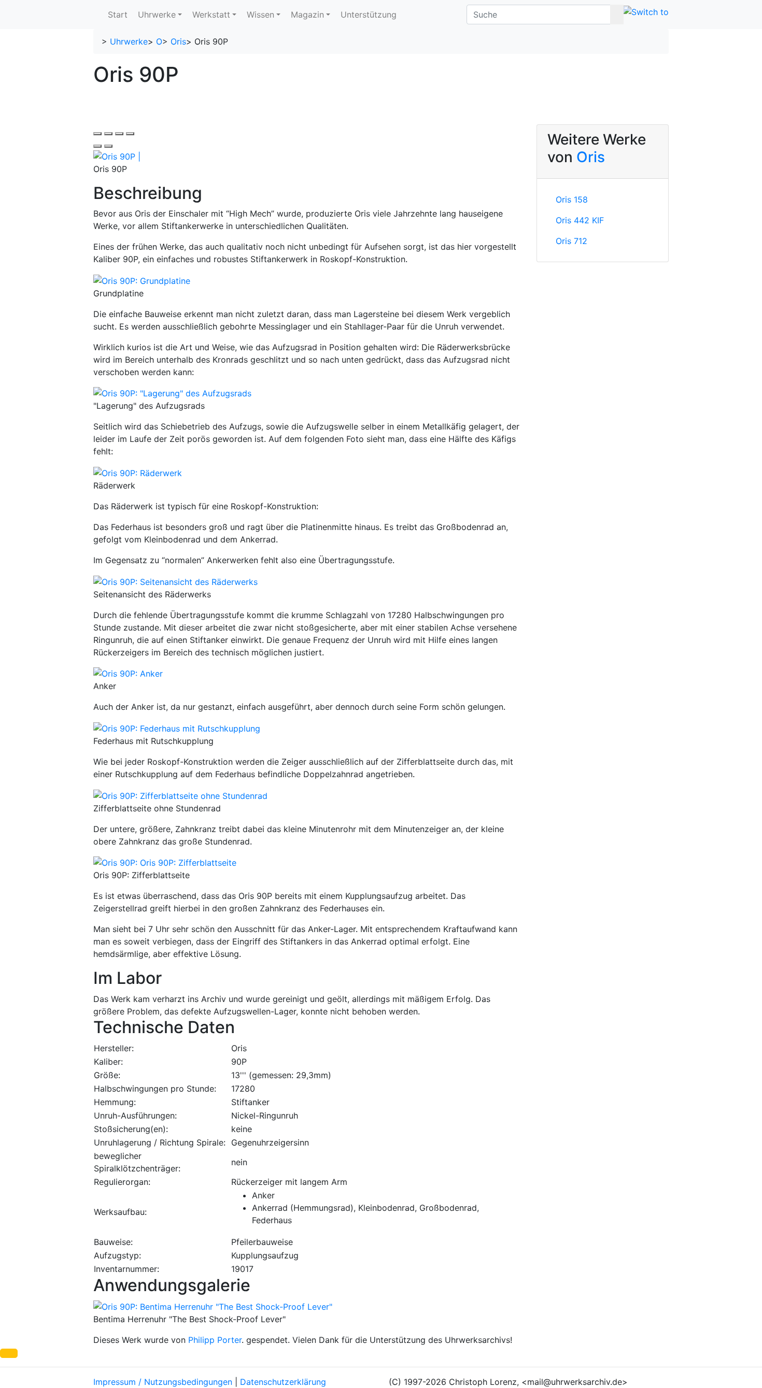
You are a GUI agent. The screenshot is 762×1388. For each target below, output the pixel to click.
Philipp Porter (215, 1340)
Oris (178, 41)
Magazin (307, 14)
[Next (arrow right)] (108, 146)
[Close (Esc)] (97, 133)
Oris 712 (571, 241)
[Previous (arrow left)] (97, 146)
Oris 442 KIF (580, 220)
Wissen (260, 14)
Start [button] (118, 14)
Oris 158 (572, 199)
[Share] (108, 133)
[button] (9, 1353)
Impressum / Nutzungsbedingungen (162, 1382)
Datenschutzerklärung (283, 1382)
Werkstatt (211, 14)
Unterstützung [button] (369, 14)
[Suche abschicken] (617, 14)
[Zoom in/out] (130, 133)
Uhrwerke (157, 14)
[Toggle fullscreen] (119, 133)
